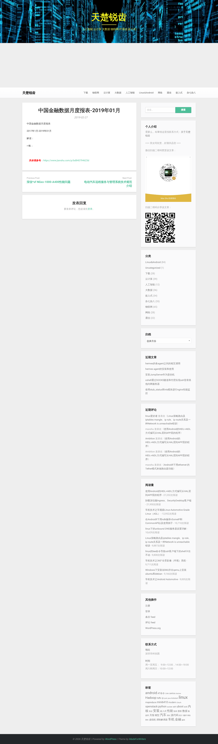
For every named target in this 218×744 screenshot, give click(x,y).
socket (169, 707)
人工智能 (130, 92)
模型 (157, 715)
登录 (90, 209)
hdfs (159, 698)
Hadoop (150, 698)
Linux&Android (146, 92)
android (151, 693)
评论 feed (150, 622)
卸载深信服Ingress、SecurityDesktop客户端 (168, 500)
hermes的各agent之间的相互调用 (162, 363)
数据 (184, 710)
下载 (85, 92)
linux (183, 697)
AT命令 (161, 693)
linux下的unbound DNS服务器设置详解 (165, 528)
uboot (180, 706)
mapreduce (150, 702)
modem (172, 702)
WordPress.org (153, 628)
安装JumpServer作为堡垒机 (160, 374)
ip (163, 698)
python (162, 706)
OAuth (179, 703)
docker (178, 693)
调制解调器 (162, 719)
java (169, 698)
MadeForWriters (137, 739)
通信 (169, 92)
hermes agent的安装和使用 (159, 369)
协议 (150, 711)
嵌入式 (179, 92)
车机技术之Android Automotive (161, 579)
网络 (160, 92)
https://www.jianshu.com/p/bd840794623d (66, 160)
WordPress (110, 739)
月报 (151, 715)
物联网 (95, 92)
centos (172, 693)
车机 (171, 719)
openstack (151, 706)
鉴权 (183, 720)
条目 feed (150, 617)
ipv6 (165, 698)
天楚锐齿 (109, 17)
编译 (185, 715)
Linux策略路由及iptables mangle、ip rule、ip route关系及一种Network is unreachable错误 (168, 420)
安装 (156, 711)
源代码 (174, 715)
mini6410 (162, 702)
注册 (147, 605)
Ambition (150, 438)
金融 (178, 719)
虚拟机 (152, 719)
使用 (185, 707)
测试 (168, 715)
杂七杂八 (191, 92)
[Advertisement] (109, 65)
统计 (181, 715)
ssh (174, 706)
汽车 (163, 715)
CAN (167, 693)
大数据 (118, 92)
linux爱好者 (151, 416)
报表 (175, 711)
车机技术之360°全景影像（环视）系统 (165, 560)
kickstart (174, 698)
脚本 (147, 720)
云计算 (107, 92)
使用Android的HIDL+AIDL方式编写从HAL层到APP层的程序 (167, 442)
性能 (170, 711)
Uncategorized (152, 267)
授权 (180, 711)
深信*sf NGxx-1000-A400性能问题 (48, 182)
